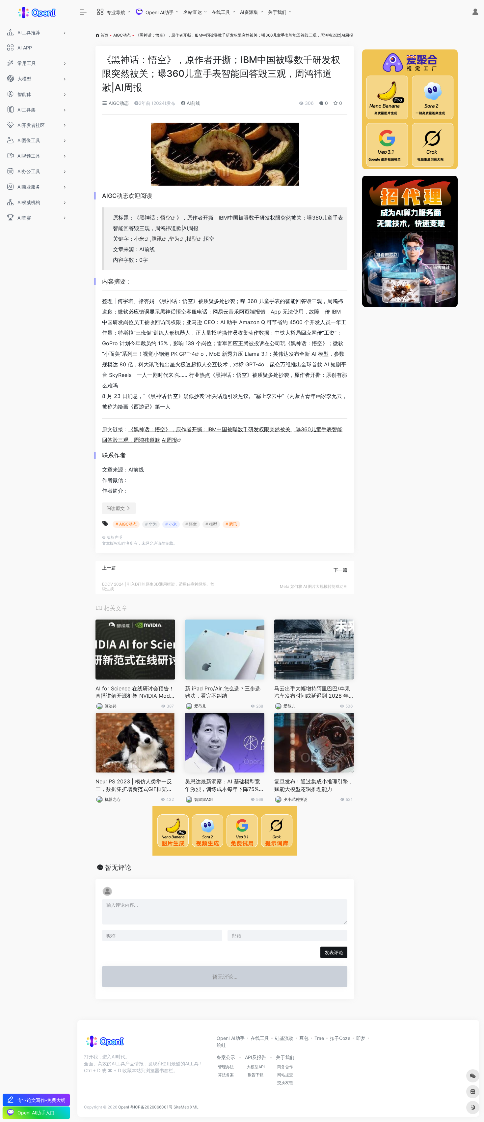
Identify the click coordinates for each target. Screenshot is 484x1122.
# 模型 (211, 524)
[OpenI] (104, 1043)
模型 (191, 238)
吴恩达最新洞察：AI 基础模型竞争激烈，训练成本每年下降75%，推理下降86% (224, 785)
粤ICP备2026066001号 (151, 1107)
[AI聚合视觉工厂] (410, 109)
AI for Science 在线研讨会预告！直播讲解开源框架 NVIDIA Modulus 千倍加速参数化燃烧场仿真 (134, 692)
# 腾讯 (231, 524)
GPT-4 (187, 353)
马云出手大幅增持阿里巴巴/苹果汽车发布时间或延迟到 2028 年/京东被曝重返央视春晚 (312, 692)
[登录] (475, 12)
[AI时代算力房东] (410, 241)
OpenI (123, 1107)
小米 (139, 238)
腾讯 (156, 238)
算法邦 (111, 706)
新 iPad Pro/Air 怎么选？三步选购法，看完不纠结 (222, 692)
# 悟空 (191, 524)
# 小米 (171, 524)
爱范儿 (200, 706)
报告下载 (255, 1074)
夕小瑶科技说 (295, 799)
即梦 (360, 1038)
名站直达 (192, 12)
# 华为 (151, 524)
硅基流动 (284, 1038)
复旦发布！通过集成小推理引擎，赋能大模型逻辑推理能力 (313, 785)
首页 (104, 35)
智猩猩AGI (203, 799)
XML (194, 1107)
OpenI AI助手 (231, 1038)
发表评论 (334, 952)
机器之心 (113, 799)
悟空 (165, 217)
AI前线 (192, 103)
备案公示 (226, 1057)
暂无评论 (118, 867)
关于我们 (277, 12)
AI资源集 (249, 12)
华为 (174, 238)
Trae (319, 1038)
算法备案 (226, 1074)
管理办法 (226, 1066)
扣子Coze (340, 1038)
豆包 (304, 1038)
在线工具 (221, 12)
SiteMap (181, 1107)
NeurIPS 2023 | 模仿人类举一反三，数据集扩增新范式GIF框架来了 (133, 785)
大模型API (256, 1066)
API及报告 (255, 1057)
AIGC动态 (122, 35)
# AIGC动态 (126, 524)
